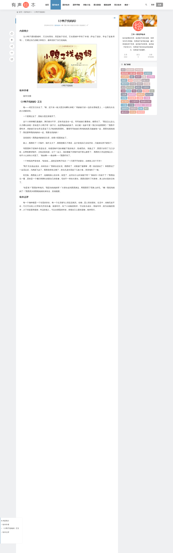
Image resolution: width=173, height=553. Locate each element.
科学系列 (130, 87)
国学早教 (76, 5)
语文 (123, 70)
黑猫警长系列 (146, 101)
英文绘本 (117, 5)
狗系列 (138, 77)
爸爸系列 (132, 94)
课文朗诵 (97, 5)
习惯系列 (146, 87)
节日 (134, 91)
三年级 (131, 105)
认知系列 (125, 77)
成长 (132, 77)
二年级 (146, 98)
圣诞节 (124, 80)
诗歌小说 (86, 5)
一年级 (124, 105)
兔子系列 (125, 101)
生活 (123, 87)
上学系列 (151, 77)
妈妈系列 (140, 94)
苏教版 (145, 91)
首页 (47, 5)
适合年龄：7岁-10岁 (143, 105)
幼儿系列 (149, 94)
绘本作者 (6, 524)
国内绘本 (55, 5)
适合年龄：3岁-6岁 (129, 73)
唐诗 (139, 91)
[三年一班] (23, 5)
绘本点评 (6, 532)
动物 (140, 109)
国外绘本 (66, 5)
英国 (128, 91)
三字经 (140, 73)
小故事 (124, 94)
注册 (159, 5)
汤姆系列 (125, 109)
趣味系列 (125, 112)
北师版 (124, 98)
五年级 (132, 84)
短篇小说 (145, 80)
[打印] (62, 25)
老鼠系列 (130, 70)
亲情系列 (133, 109)
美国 (130, 80)
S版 (144, 77)
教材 (126, 5)
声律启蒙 (139, 70)
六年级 (146, 84)
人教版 (139, 98)
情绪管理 (140, 112)
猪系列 (138, 87)
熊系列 (139, 84)
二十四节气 (134, 101)
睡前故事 (107, 5)
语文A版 (137, 80)
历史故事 (132, 98)
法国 (123, 91)
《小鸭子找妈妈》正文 (11, 528)
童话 (146, 109)
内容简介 (6, 521)
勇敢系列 (125, 84)
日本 (152, 91)
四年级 (132, 112)
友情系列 (148, 73)
